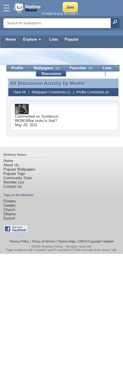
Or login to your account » (60, 13)
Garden (9, 205)
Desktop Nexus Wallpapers (27, 8)
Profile (17, 68)
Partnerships (67, 241)
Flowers (9, 201)
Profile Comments (92, 92)
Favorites (81, 68)
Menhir (78, 83)
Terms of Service (43, 241)
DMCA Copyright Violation (96, 241)
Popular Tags (14, 173)
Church (9, 210)
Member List (13, 182)
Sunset (9, 218)
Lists (53, 39)
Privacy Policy (19, 241)
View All (19, 92)
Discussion (51, 74)
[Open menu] (6, 8)
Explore (30, 39)
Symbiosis (50, 116)
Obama (9, 214)
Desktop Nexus (52, 246)
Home (10, 39)
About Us (11, 165)
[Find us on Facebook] (15, 231)
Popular (72, 39)
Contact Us (12, 186)
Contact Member (86, 74)
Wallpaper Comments (51, 92)
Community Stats (17, 178)
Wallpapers (46, 68)
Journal (21, 74)
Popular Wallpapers (19, 169)
